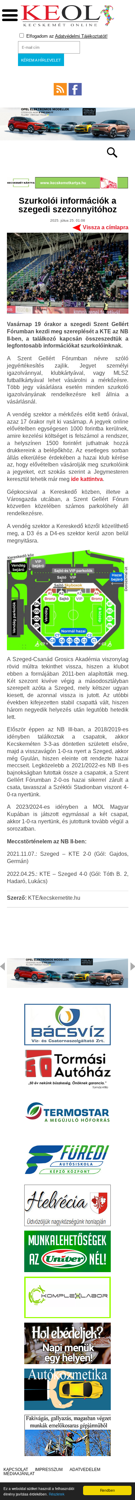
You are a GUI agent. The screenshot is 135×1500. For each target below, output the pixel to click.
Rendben (107, 1490)
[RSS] (60, 89)
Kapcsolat (15, 1469)
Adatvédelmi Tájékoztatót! (81, 36)
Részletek (56, 1494)
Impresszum (49, 1469)
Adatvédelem (85, 1469)
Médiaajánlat (19, 1473)
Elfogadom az (66, 36)
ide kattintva (87, 479)
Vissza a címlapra (105, 227)
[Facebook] (75, 89)
